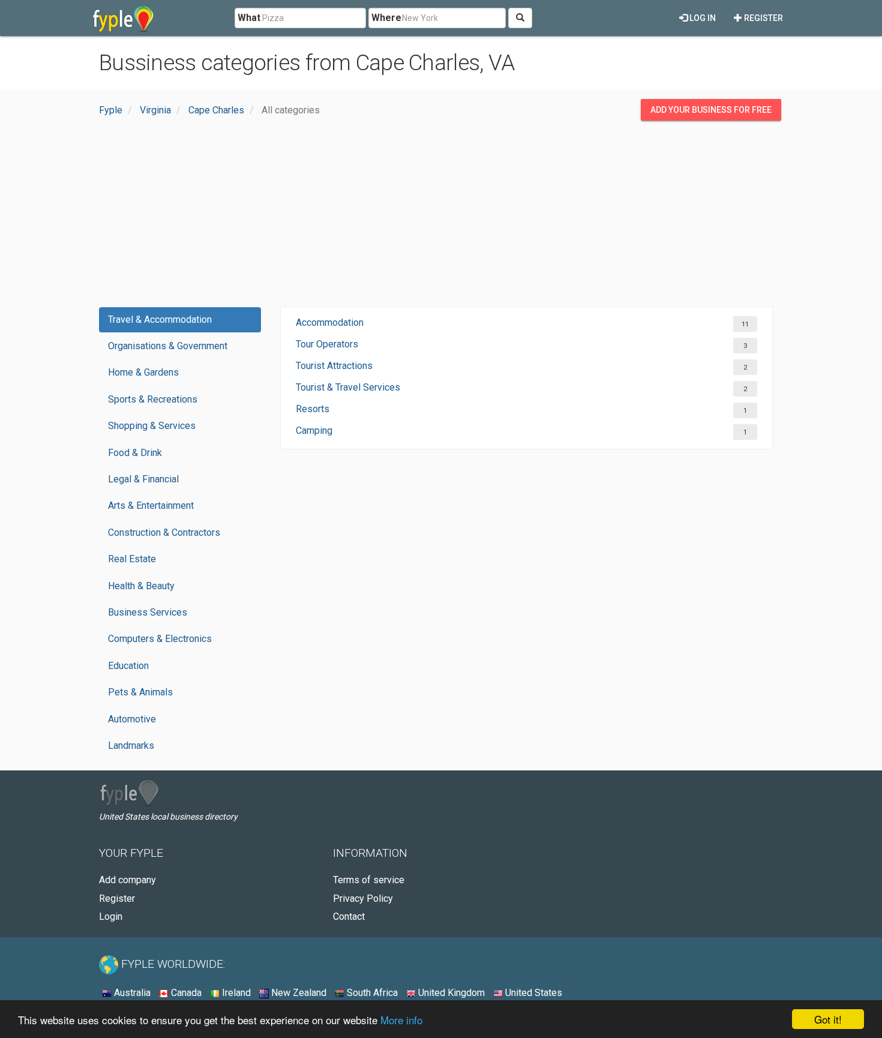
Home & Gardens (143, 372)
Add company (127, 880)
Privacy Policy (363, 898)
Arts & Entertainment (151, 505)
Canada (185, 992)
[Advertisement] (441, 217)
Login (110, 916)
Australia (131, 992)
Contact (349, 916)
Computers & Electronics (160, 638)
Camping (314, 430)
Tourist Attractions (334, 365)
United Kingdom (450, 992)
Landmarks (131, 745)
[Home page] (123, 18)
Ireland (235, 992)
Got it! (828, 1019)
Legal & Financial (143, 479)
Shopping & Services (152, 425)
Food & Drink (135, 452)
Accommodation (330, 322)
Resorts (312, 409)
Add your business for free (711, 110)
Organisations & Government (167, 346)
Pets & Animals (140, 692)
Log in (702, 18)
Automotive (132, 719)
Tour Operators (327, 344)
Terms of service (368, 880)
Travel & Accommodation (160, 319)
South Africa (371, 992)
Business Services (147, 612)
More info (401, 1019)
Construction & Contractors (164, 532)
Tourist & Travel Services (348, 387)
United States (532, 992)
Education (128, 665)
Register (762, 18)
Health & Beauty (141, 586)
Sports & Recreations (152, 399)
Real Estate (132, 559)
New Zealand (297, 992)
